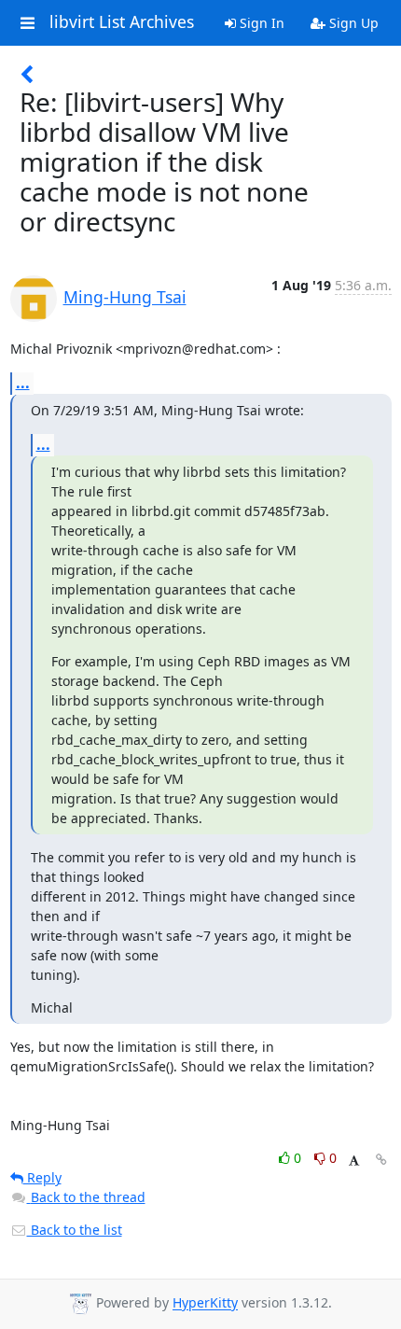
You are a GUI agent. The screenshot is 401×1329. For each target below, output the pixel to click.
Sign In (260, 23)
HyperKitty (205, 1303)
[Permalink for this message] (381, 1159)
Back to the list (74, 1229)
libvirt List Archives (121, 22)
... (23, 382)
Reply (42, 1177)
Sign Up (352, 23)
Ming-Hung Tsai (125, 297)
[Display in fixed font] (353, 1160)
